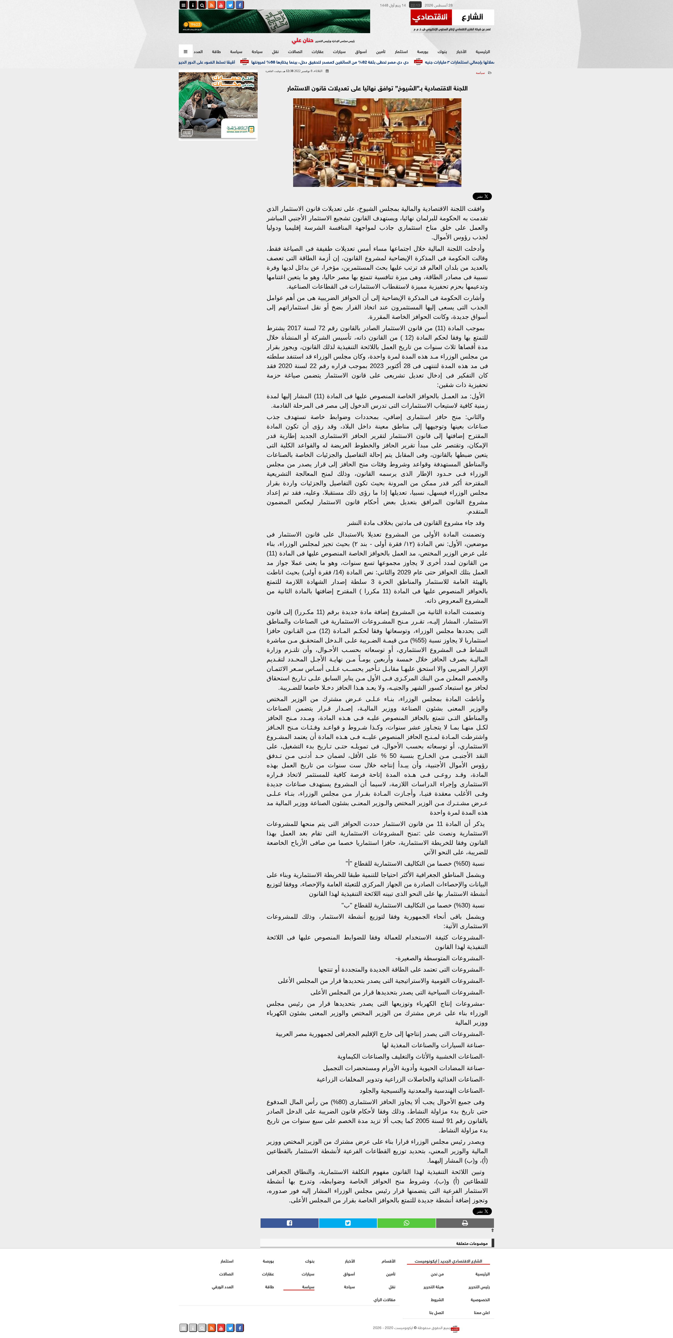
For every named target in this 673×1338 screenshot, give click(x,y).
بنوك (442, 50)
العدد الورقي (222, 1286)
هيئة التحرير (434, 1286)
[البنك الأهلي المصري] (218, 105)
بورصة (422, 50)
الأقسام (388, 1260)
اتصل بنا (436, 1311)
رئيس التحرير (479, 1286)
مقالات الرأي (384, 1299)
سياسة (236, 50)
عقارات (318, 50)
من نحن (437, 1273)
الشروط (437, 1299)
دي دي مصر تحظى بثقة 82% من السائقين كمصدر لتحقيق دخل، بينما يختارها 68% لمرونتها (365, 61)
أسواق (361, 50)
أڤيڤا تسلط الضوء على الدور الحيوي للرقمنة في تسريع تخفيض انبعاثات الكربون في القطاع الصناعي (185, 61)
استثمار (401, 50)
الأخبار (461, 50)
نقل (275, 50)
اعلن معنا (482, 1311)
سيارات (339, 50)
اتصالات (295, 50)
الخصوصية (480, 1299)
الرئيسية (483, 50)
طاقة (216, 50)
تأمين (380, 50)
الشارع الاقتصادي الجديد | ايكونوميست (448, 1260)
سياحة (257, 50)
